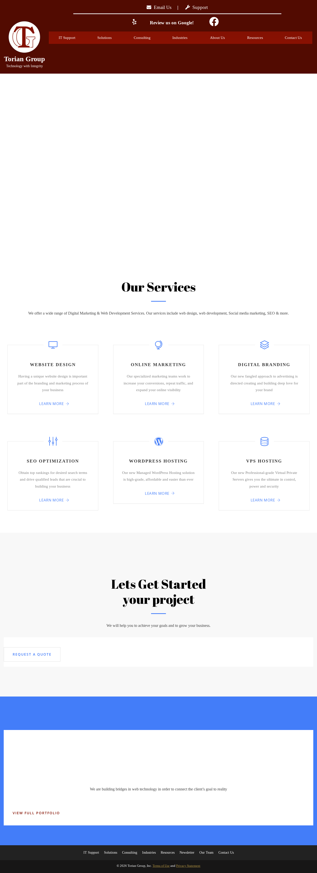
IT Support (67, 38)
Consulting (142, 38)
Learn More (51, 403)
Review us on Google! (171, 22)
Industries (179, 38)
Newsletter (187, 852)
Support (199, 7)
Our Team (206, 852)
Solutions (104, 38)
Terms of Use (161, 866)
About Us (217, 38)
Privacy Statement (188, 866)
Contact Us (293, 38)
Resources (255, 38)
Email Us (161, 7)
